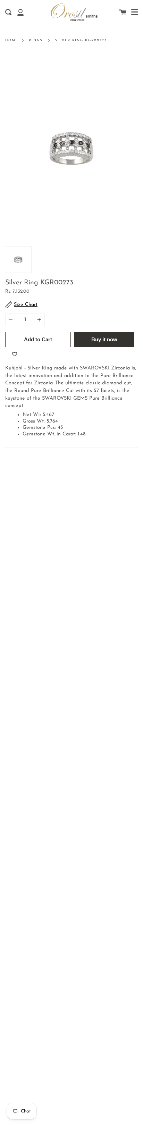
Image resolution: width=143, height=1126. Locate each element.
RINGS (36, 40)
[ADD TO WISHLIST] (14, 354)
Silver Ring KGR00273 (81, 40)
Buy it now (104, 339)
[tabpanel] (71, 148)
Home (11, 40)
